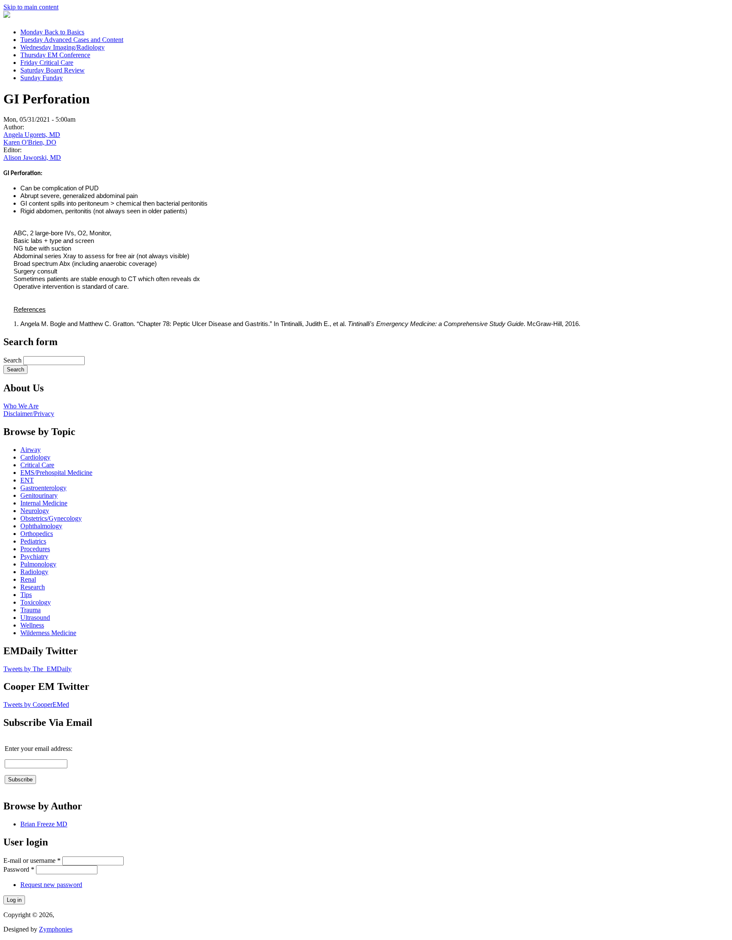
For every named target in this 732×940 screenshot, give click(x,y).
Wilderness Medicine (48, 632)
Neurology (34, 510)
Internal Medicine (43, 503)
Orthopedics (36, 533)
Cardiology (35, 457)
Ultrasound (35, 617)
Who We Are (21, 406)
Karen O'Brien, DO (29, 142)
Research (32, 587)
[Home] (6, 15)
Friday (46, 62)
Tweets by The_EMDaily (37, 668)
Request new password (51, 884)
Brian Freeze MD (43, 824)
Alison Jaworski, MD (32, 157)
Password (18, 869)
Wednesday (62, 47)
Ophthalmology (41, 526)
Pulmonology (38, 564)
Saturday (52, 70)
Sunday (41, 77)
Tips (26, 594)
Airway (30, 449)
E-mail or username (32, 860)
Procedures (35, 548)
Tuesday (71, 39)
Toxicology (35, 602)
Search (13, 360)
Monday (52, 32)
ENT (27, 480)
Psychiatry (34, 556)
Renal (28, 579)
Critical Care (37, 465)
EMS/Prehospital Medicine (56, 472)
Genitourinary (39, 495)
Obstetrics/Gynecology (51, 518)
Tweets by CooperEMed (36, 704)
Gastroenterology (43, 487)
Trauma (30, 610)
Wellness (32, 625)
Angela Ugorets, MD (31, 134)
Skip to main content (30, 7)
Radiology (34, 571)
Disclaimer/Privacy (28, 413)
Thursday (55, 55)
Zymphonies (55, 929)
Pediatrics (33, 541)
